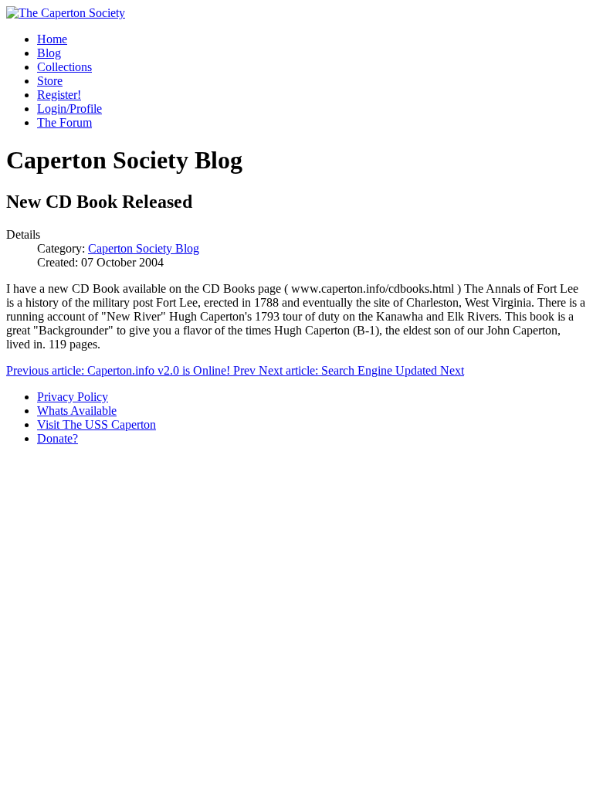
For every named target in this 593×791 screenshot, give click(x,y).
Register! (59, 94)
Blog (49, 52)
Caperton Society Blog (143, 248)
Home (52, 39)
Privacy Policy (72, 396)
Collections (64, 66)
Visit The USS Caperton (96, 424)
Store (50, 80)
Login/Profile (69, 108)
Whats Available (77, 410)
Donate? (57, 438)
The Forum (64, 122)
